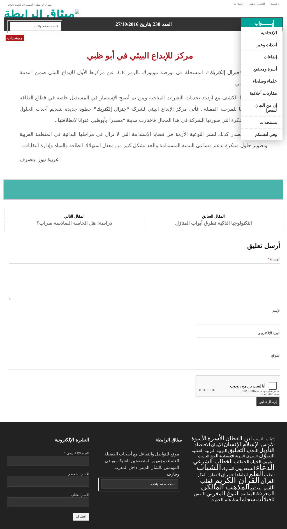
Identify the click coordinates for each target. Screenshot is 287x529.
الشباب (208, 467)
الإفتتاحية (269, 33)
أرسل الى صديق (255, 189)
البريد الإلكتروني (269, 333)
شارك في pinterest (199, 189)
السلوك (228, 468)
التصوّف (267, 456)
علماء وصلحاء (265, 81)
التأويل (267, 450)
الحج (214, 455)
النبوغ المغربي (223, 493)
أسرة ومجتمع (265, 69)
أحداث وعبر (267, 45)
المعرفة (265, 493)
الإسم (276, 311)
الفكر (202, 475)
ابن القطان (238, 438)
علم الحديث (220, 500)
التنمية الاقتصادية (232, 456)
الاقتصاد (202, 444)
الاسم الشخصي (78, 474)
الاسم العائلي (80, 495)
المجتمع (256, 488)
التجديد (252, 450)
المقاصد (248, 494)
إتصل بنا (238, 3)
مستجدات (268, 122)
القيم (269, 488)
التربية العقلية (204, 450)
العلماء (242, 475)
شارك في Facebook (31, 189)
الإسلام (251, 444)
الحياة (255, 461)
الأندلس (268, 444)
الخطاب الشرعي (213, 461)
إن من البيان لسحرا (266, 108)
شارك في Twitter (87, 189)
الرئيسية (275, 3)
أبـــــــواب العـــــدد (264, 25)
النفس (199, 493)
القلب (207, 481)
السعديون (245, 468)
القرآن (268, 481)
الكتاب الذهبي (257, 3)
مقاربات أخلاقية (263, 93)
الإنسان (233, 444)
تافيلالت (265, 499)
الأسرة (215, 438)
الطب (269, 474)
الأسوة (199, 438)
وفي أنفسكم (266, 134)
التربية (221, 450)
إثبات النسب (264, 438)
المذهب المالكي (225, 487)
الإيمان (217, 445)
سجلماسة (243, 499)
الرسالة (274, 259)
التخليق (236, 450)
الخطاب (241, 461)
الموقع (275, 355)
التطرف (252, 456)
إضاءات (270, 57)
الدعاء (265, 467)
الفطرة (213, 475)
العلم (256, 474)
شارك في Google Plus (143, 189)
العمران (228, 474)
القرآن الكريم (237, 480)
